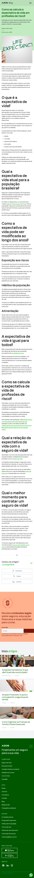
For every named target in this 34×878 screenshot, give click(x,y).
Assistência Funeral (8, 772)
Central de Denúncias (9, 833)
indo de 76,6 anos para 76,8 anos (16, 204)
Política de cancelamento (10, 830)
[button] (30, 3)
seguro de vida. (18, 459)
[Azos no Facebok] (3, 865)
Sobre (4, 788)
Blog (3, 801)
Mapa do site (6, 805)
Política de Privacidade (9, 823)
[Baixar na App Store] (9, 850)
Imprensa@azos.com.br (9, 837)
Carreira (4, 791)
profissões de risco (18, 353)
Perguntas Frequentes (9, 820)
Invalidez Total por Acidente (10, 769)
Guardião (5, 779)
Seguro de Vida (6, 762)
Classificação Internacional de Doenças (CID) (16, 425)
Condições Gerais (7, 817)
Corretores (5, 795)
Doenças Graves (7, 766)
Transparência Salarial (9, 808)
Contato (4, 798)
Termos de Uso (6, 827)
